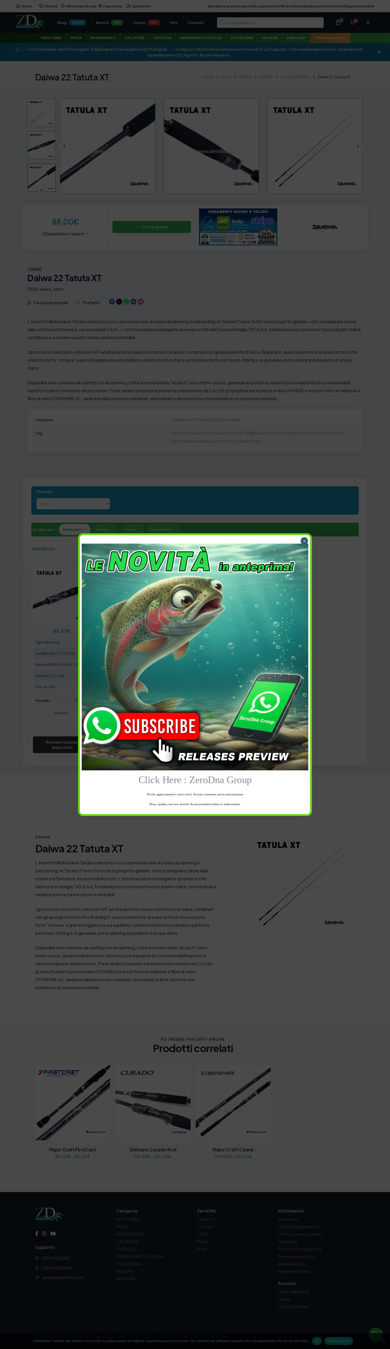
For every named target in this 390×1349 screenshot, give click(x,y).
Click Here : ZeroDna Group (195, 779)
